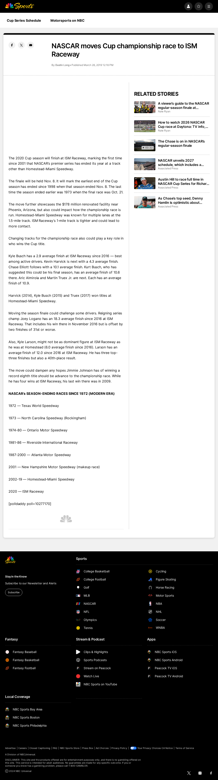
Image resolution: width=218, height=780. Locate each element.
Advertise (10, 748)
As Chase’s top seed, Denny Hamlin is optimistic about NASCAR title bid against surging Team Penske (180, 200)
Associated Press (168, 168)
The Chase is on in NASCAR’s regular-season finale (181, 143)
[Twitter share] (21, 45)
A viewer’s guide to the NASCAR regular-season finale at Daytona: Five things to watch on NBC (183, 105)
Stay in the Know (16, 576)
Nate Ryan (164, 111)
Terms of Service (184, 748)
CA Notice (167, 748)
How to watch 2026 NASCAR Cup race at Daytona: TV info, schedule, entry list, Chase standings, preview (181, 124)
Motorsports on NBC (67, 20)
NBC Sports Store (70, 748)
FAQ (55, 748)
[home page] (19, 6)
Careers (22, 748)
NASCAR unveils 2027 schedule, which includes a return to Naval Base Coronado (182, 162)
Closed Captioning (39, 748)
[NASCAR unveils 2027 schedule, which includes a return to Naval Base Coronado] (144, 164)
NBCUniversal (27, 754)
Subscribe (14, 592)
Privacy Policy (119, 748)
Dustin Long (62, 65)
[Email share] (30, 45)
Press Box (87, 748)
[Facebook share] (12, 45)
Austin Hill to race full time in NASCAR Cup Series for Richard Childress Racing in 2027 (183, 181)
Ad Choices (102, 748)
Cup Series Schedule (24, 20)
